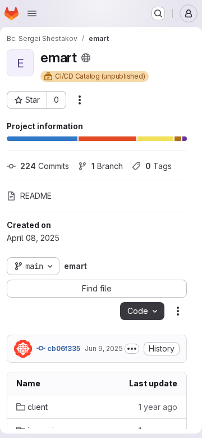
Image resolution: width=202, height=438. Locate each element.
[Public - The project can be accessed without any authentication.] (85, 57)
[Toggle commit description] (132, 349)
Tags (158, 166)
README (36, 195)
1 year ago (158, 407)
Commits (44, 166)
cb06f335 (62, 348)
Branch (107, 166)
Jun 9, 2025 (104, 348)
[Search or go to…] (158, 13)
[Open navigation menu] (32, 13)
